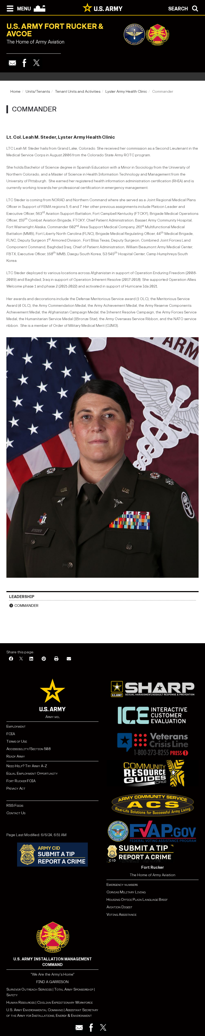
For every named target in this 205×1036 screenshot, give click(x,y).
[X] (21, 659)
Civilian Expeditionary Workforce (65, 1002)
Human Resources (20, 1002)
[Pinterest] (43, 659)
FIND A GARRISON (52, 982)
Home (15, 91)
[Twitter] (36, 63)
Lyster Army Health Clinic (126, 91)
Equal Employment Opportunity (32, 773)
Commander (26, 605)
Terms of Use (16, 741)
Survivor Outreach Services (29, 989)
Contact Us (15, 813)
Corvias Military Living (126, 892)
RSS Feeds (14, 805)
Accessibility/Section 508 (28, 749)
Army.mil (52, 717)
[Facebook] (24, 63)
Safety (12, 995)
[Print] (56, 659)
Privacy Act (15, 788)
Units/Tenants (38, 91)
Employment (16, 726)
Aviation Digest (119, 907)
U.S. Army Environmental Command (34, 1010)
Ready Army (15, 756)
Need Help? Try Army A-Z (26, 766)
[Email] (12, 63)
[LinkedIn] (31, 659)
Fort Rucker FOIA (21, 781)
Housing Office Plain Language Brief (137, 899)
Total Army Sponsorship (73, 989)
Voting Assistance (121, 914)
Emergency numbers (122, 884)
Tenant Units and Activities (77, 91)
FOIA (10, 734)
